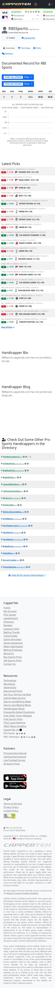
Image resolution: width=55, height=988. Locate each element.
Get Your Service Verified (17, 694)
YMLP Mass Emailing (15, 726)
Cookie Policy (11, 810)
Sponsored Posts (13, 691)
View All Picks (6, 327)
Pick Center (10, 614)
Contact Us (10, 664)
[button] (50, 4)
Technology (10, 680)
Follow (12, 38)
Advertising (10, 687)
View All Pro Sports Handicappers (28, 575)
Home (7, 607)
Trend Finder (11, 635)
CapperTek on (11, 729)
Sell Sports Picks (13, 660)
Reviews (9, 53)
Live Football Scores (14, 760)
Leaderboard (11, 618)
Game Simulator (13, 639)
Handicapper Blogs (14, 708)
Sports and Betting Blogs (17, 705)
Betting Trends (12, 632)
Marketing (9, 684)
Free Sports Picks (13, 719)
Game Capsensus (13, 643)
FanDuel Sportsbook (15, 756)
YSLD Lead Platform (14, 722)
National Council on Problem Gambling (22, 893)
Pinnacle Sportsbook (15, 753)
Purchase (25, 48)
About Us (9, 653)
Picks (38, 48)
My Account (10, 611)
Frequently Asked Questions (19, 712)
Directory (9, 621)
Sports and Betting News (17, 701)
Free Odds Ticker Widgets (18, 715)
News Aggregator (13, 646)
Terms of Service (13, 803)
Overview (10, 48)
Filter (17, 77)
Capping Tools (11, 628)
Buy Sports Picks (13, 657)
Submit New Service (15, 698)
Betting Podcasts (13, 650)
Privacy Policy (11, 807)
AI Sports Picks (12, 763)
